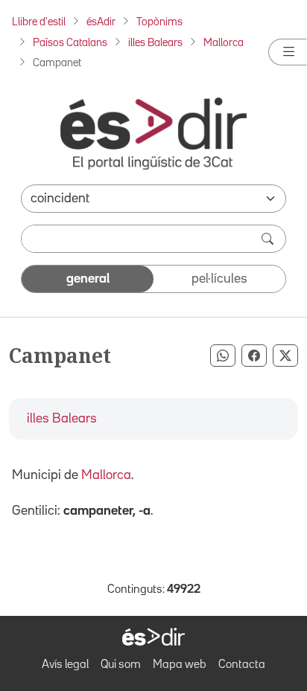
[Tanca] (287, 52)
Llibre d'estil (39, 22)
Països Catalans (70, 43)
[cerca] (269, 238)
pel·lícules (219, 279)
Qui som (121, 665)
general (88, 279)
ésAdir (100, 22)
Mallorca (223, 43)
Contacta (241, 665)
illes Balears (155, 43)
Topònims (159, 22)
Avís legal (65, 665)
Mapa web (179, 665)
